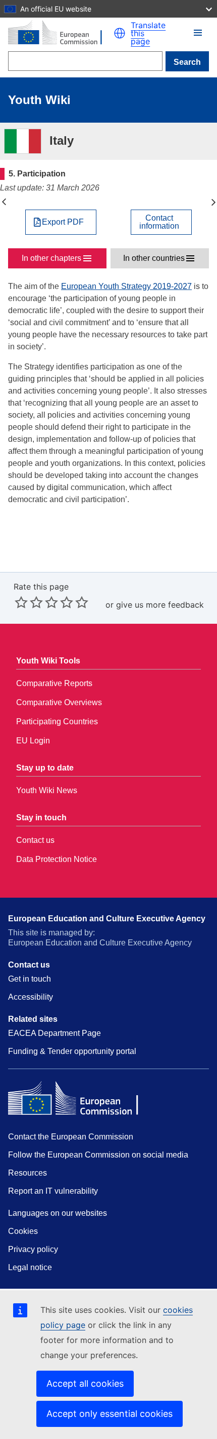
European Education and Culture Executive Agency (106, 918)
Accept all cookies (85, 1383)
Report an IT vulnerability (53, 1191)
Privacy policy (33, 1249)
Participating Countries (57, 721)
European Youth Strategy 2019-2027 (126, 286)
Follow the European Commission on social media (98, 1154)
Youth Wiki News (46, 790)
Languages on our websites (57, 1213)
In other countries (154, 258)
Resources (27, 1173)
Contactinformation (159, 222)
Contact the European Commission (70, 1136)
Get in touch (29, 979)
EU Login (33, 740)
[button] (120, 33)
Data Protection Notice (56, 859)
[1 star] (21, 602)
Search (187, 62)
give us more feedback (160, 605)
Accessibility (30, 997)
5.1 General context (213, 202)
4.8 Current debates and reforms (4, 202)
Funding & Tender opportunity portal (72, 1051)
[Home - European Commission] (61, 33)
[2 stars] (29, 602)
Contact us (35, 840)
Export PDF (63, 222)
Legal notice (30, 1267)
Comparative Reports (54, 683)
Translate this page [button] (148, 33)
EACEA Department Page (54, 1033)
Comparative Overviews (59, 702)
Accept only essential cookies (109, 1413)
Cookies (23, 1231)
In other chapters (51, 258)
